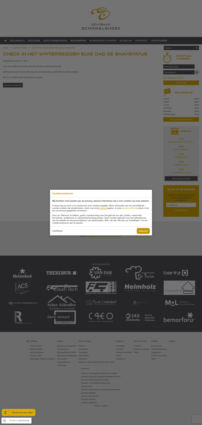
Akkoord (143, 231)
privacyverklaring (130, 208)
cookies (102, 208)
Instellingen (57, 231)
